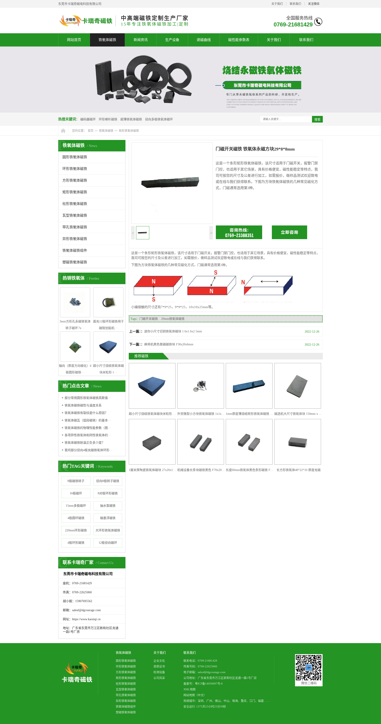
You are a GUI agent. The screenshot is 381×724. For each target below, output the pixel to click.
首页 (90, 130)
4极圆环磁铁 (75, 518)
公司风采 (159, 677)
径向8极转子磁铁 (107, 481)
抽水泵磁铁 (108, 505)
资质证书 (159, 666)
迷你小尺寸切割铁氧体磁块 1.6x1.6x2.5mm (173, 331)
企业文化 (159, 660)
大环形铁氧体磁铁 (107, 530)
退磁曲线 (204, 40)
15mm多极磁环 (76, 505)
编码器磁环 (88, 119)
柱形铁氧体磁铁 (74, 204)
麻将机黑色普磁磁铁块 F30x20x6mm (168, 344)
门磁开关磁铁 (148, 318)
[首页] (63, 130)
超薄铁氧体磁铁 (131, 119)
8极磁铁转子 (75, 481)
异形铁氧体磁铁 (74, 239)
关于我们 (277, 3)
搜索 (317, 119)
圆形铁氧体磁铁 (74, 157)
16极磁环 (76, 493)
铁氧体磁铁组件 (74, 250)
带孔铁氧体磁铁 (74, 227)
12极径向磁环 (108, 542)
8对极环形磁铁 (108, 493)
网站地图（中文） (194, 695)
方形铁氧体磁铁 (74, 180)
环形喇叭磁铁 (108, 119)
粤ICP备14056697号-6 (209, 683)
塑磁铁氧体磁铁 (74, 262)
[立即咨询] (289, 238)
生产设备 (172, 40)
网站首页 (74, 40)
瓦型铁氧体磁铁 (74, 215)
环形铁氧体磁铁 (74, 169)
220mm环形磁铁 (76, 530)
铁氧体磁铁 (107, 40)
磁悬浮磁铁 (108, 518)
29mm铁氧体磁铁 (173, 318)
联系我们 (295, 3)
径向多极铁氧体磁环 (159, 119)
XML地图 (189, 689)
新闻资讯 (141, 40)
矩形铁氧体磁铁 (129, 130)
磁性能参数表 (238, 40)
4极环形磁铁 (75, 542)
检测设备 (159, 672)
